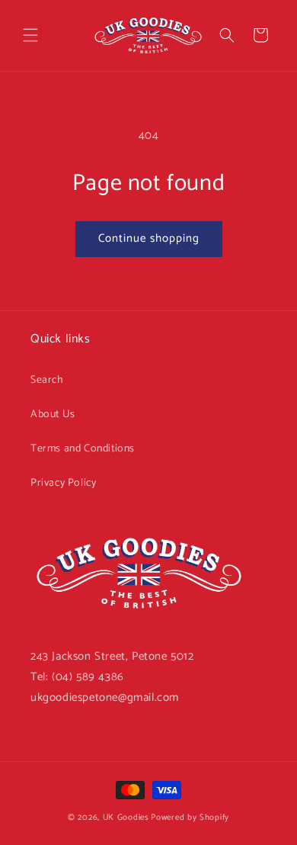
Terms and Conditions (82, 449)
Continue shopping (149, 238)
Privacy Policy (63, 483)
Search (47, 380)
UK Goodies (126, 817)
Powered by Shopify (190, 817)
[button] (30, 35)
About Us (52, 414)
